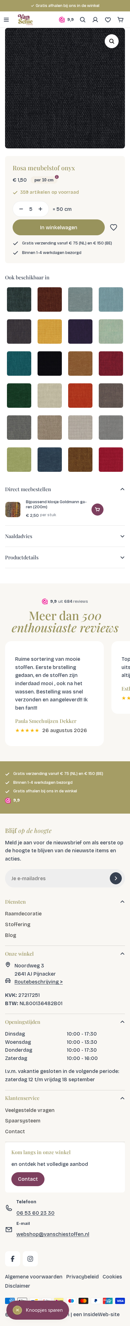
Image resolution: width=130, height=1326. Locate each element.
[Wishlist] (108, 19)
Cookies (112, 1277)
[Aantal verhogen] (42, 209)
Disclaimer (17, 1286)
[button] (112, 227)
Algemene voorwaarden (33, 1277)
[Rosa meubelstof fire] (111, 460)
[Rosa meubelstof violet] (80, 332)
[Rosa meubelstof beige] (50, 396)
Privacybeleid (82, 1277)
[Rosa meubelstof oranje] (80, 396)
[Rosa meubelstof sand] (50, 428)
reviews (99, 5)
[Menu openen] (6, 19)
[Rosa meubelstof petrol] (19, 364)
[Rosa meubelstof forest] (19, 396)
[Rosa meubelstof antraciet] (19, 332)
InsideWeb (96, 1314)
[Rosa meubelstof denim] (50, 460)
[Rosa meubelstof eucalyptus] (19, 460)
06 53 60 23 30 (35, 1213)
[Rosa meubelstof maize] (50, 332)
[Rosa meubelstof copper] (50, 300)
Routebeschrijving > (39, 982)
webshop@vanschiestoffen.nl (52, 1234)
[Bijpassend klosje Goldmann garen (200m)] (13, 509)
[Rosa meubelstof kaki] (80, 428)
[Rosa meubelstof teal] (19, 300)
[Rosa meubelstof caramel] (80, 364)
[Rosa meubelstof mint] (111, 332)
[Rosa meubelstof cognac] (80, 460)
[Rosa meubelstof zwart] (50, 364)
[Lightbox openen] (112, 41)
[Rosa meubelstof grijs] (111, 428)
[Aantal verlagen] (19, 209)
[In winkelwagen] (97, 510)
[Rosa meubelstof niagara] (80, 300)
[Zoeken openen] (82, 19)
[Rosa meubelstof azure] (111, 300)
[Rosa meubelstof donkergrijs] (19, 428)
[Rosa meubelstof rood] (111, 364)
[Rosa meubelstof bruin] (111, 396)
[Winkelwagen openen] (120, 19)
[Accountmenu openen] (95, 19)
